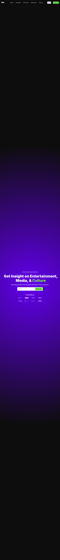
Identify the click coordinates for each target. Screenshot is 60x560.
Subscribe (38, 289)
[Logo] (2, 2)
